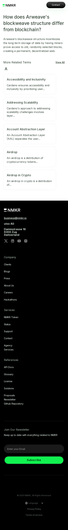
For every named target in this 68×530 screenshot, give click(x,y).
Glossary (8, 374)
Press (7, 278)
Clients (7, 264)
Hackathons (10, 299)
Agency (8, 345)
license (8, 381)
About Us (9, 285)
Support (8, 331)
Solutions (9, 388)
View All (60, 62)
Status (7, 324)
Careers (8, 292)
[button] (33, 503)
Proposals (9, 395)
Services (9, 349)
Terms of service (34, 515)
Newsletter (10, 399)
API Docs (9, 367)
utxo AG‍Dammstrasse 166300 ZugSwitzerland (15, 229)
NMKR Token (11, 317)
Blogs (7, 271)
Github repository (13, 403)
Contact (56, 5)
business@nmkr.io (15, 218)
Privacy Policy (34, 509)
